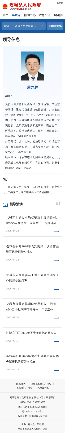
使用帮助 (26, 397)
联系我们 (50, 397)
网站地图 (14, 397)
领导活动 (16, 204)
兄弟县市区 (43, 387)
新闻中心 (30, 15)
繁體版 (60, 3)
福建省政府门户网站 (41, 383)
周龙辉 (32, 87)
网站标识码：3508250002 (32, 402)
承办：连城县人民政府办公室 (32, 428)
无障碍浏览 (55, 25)
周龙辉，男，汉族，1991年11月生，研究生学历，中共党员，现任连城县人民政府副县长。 (32, 189)
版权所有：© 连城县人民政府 (32, 416)
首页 (5, 15)
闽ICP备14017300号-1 (33, 411)
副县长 (9, 95)
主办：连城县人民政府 (32, 424)
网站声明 (38, 397)
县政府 (16, 15)
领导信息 (11, 39)
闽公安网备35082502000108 (32, 407)
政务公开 (45, 15)
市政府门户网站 (24, 387)
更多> (59, 203)
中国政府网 (19, 383)
